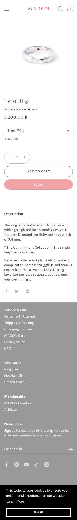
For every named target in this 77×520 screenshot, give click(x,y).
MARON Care (14, 336)
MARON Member (17, 403)
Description (13, 214)
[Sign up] (70, 449)
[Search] (60, 9)
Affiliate (10, 409)
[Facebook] (6, 464)
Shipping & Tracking (19, 323)
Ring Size (11, 369)
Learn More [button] (15, 501)
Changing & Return (18, 329)
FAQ (7, 348)
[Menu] (7, 8)
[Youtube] (26, 464)
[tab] (15, 214)
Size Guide (11, 138)
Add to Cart (38, 171)
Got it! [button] (38, 512)
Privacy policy (14, 342)
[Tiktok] (36, 464)
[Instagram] (16, 464)
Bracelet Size (14, 382)
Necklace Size (14, 376)
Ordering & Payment (20, 316)
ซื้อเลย (38, 185)
